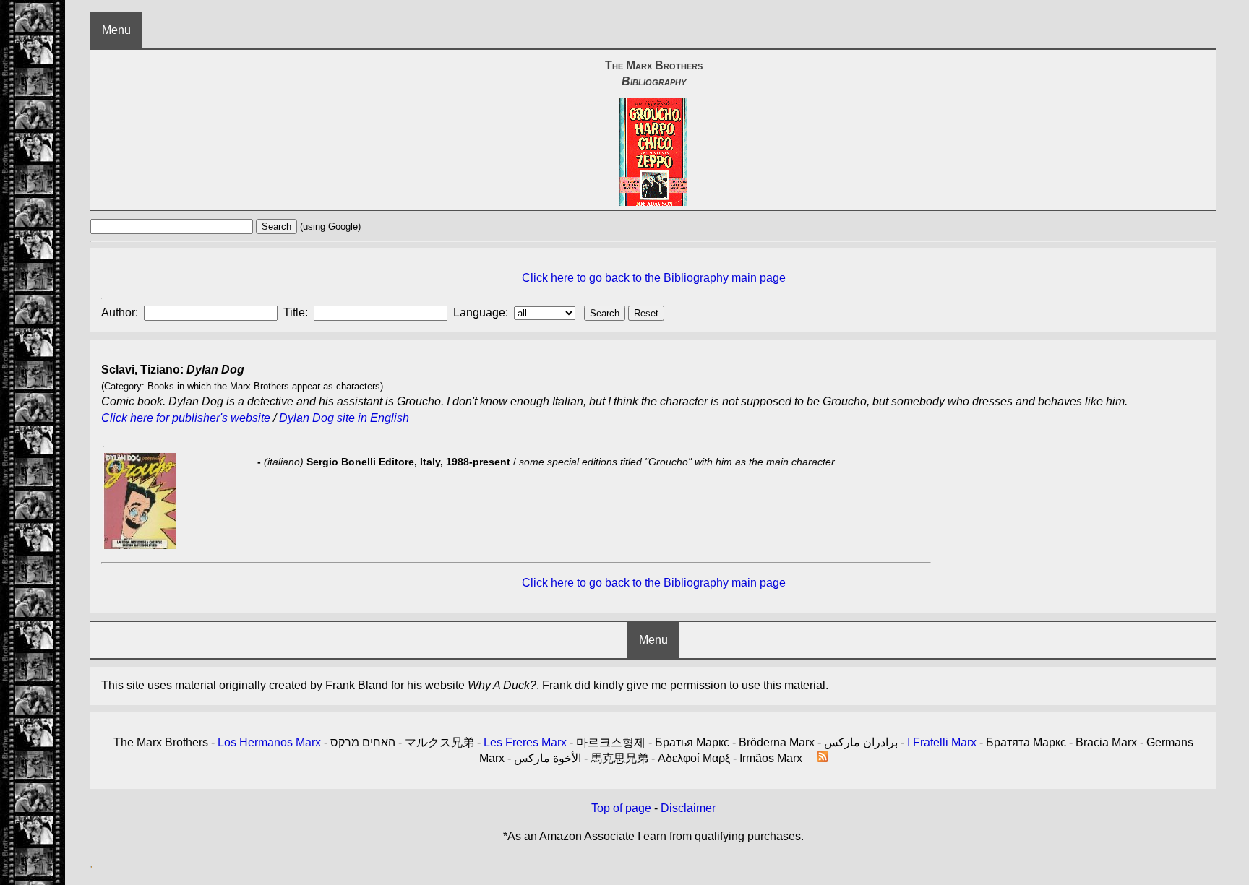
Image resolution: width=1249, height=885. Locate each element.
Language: (482, 312)
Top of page (621, 808)
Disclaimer (688, 808)
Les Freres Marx (525, 742)
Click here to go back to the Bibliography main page (654, 278)
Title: (297, 312)
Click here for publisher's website (185, 418)
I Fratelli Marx (942, 742)
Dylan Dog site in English (344, 418)
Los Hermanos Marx (269, 742)
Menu (116, 30)
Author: (121, 312)
